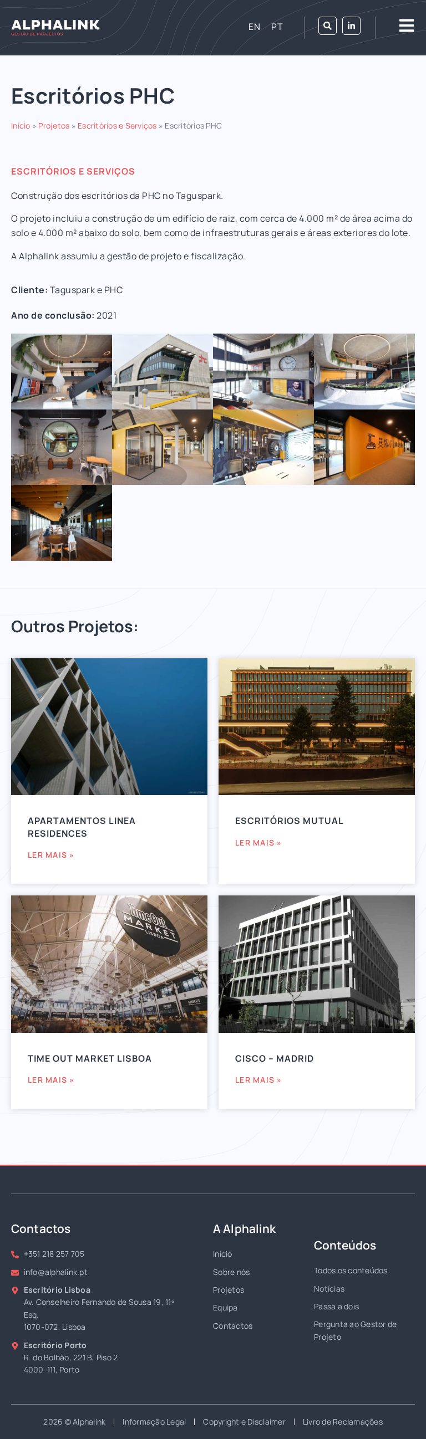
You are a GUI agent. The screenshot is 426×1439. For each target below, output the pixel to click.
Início (21, 125)
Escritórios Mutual (289, 821)
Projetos (53, 125)
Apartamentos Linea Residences (82, 827)
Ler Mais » (51, 854)
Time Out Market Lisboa (90, 1058)
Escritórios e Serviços (117, 125)
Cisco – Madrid (274, 1058)
